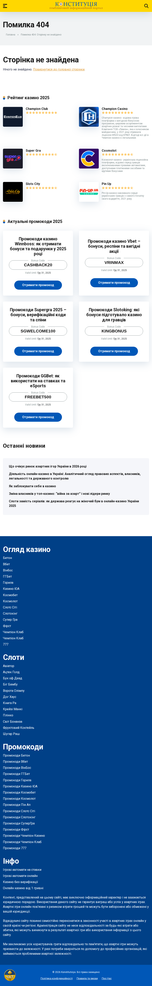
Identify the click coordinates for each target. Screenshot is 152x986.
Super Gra (33, 150)
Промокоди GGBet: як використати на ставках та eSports (38, 380)
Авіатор (8, 666)
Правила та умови (87, 978)
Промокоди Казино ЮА (20, 786)
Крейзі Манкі (12, 709)
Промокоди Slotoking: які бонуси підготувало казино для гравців (114, 314)
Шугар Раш (11, 734)
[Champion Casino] (89, 126)
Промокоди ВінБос (17, 768)
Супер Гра (10, 619)
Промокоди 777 (14, 848)
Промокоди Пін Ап (16, 805)
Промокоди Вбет (15, 761)
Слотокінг (10, 613)
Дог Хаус (9, 697)
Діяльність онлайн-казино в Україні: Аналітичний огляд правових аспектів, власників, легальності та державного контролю (75, 476)
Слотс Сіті (10, 607)
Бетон (7, 558)
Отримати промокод (38, 285)
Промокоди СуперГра (19, 823)
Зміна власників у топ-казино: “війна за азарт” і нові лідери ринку (59, 494)
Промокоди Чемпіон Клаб (22, 842)
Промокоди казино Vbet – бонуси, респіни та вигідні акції (114, 246)
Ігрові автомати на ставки (22, 870)
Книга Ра (9, 703)
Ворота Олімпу (14, 691)
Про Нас (107, 978)
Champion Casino (115, 109)
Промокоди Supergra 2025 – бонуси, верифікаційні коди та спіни (38, 314)
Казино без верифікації (20, 882)
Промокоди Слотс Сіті (19, 811)
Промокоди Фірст (16, 829)
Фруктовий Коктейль (18, 728)
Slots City (33, 184)
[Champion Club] (13, 126)
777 (5, 644)
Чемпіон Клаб (13, 632)
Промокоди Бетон (16, 755)
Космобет (10, 595)
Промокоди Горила (17, 780)
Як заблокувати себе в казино (32, 486)
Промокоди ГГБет (16, 774)
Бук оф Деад (12, 678)
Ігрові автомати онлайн (20, 876)
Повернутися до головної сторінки (59, 69)
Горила (8, 582)
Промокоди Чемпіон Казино (24, 836)
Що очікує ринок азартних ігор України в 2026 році (47, 466)
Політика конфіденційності (57, 978)
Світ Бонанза (12, 721)
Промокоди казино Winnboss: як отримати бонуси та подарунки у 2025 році (38, 246)
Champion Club (37, 109)
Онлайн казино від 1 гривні (23, 888)
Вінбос (8, 570)
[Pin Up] (89, 201)
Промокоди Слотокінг (19, 817)
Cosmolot (109, 150)
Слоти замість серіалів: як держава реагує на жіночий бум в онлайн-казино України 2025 (74, 503)
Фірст (7, 626)
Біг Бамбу (10, 684)
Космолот (10, 601)
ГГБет (7, 576)
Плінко (8, 715)
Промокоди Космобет (19, 792)
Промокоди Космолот (19, 798)
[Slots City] (13, 201)
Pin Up (106, 184)
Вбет (6, 564)
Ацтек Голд (11, 672)
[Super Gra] (13, 167)
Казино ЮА (11, 589)
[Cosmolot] (89, 167)
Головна (10, 34)
